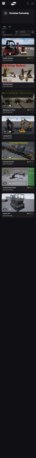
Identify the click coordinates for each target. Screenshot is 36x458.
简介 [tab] (9, 27)
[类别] (3, 32)
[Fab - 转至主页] (13, 3)
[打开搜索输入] (28, 3)
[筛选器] (16, 32)
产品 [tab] (4, 27)
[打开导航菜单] (32, 3)
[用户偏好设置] (32, 32)
